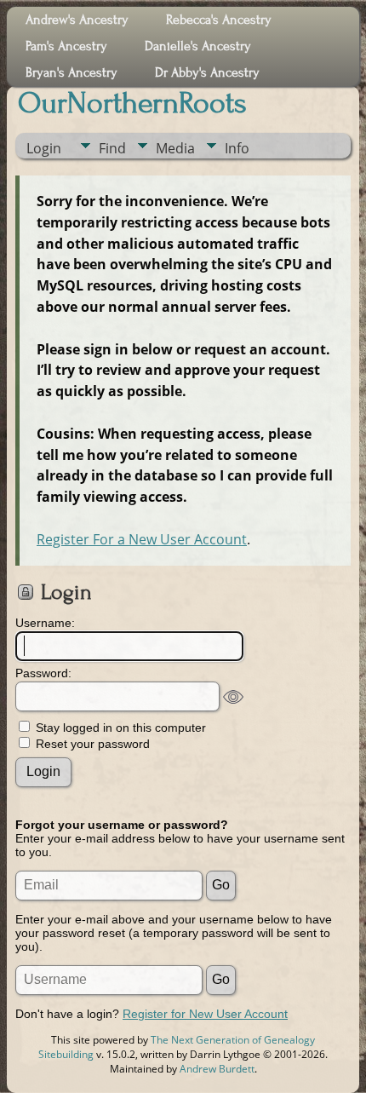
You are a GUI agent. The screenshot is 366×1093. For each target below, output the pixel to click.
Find (112, 148)
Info (237, 148)
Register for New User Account (205, 1014)
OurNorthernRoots (132, 103)
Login (43, 148)
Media (175, 148)
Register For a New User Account (142, 539)
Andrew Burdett (217, 1068)
